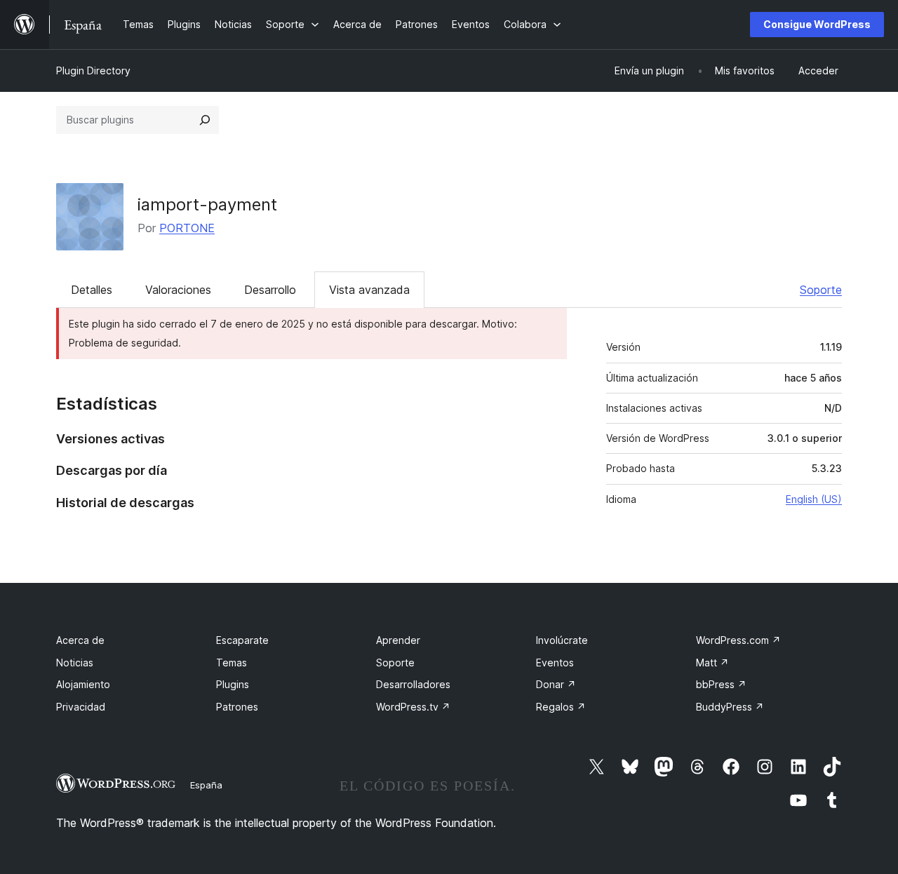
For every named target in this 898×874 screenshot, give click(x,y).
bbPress (721, 684)
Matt (712, 662)
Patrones (237, 707)
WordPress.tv (413, 707)
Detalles (91, 290)
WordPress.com (738, 640)
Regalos (561, 707)
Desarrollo (270, 290)
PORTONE (187, 228)
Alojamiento (83, 684)
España (206, 785)
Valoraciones (178, 290)
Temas (231, 662)
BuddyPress (730, 707)
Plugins (232, 684)
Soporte (821, 290)
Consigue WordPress (817, 24)
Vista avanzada (369, 290)
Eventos (555, 662)
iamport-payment (207, 204)
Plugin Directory (93, 70)
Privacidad (80, 707)
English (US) (814, 499)
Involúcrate (562, 640)
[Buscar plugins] (205, 120)
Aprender (398, 640)
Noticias (74, 662)
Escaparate (242, 640)
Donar (556, 684)
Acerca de (80, 640)
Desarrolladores (413, 684)
